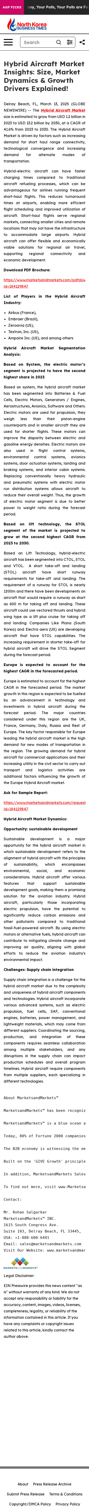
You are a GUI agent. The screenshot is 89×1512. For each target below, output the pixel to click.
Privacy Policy (67, 1504)
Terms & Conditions (65, 1494)
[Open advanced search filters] (69, 42)
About (23, 1484)
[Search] (58, 42)
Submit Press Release (25, 1494)
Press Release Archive (52, 1484)
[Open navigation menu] (8, 42)
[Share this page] (82, 42)
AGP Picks (12, 7)
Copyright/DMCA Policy (30, 1504)
